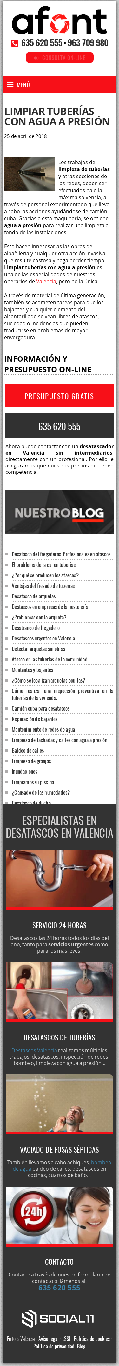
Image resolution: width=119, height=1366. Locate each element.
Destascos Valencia (34, 1050)
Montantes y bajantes (32, 670)
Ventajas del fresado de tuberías (43, 585)
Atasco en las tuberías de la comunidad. (50, 659)
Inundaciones (24, 771)
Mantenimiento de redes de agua (43, 729)
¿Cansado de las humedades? (41, 792)
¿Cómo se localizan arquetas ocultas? (48, 680)
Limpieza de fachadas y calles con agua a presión (59, 740)
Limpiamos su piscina (33, 782)
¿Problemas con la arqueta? (39, 617)
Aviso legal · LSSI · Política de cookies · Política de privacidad (72, 1342)
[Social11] (59, 1317)
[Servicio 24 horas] (59, 907)
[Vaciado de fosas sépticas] (59, 1132)
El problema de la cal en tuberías (44, 564)
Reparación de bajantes (34, 719)
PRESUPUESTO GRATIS (59, 396)
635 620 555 (41, 42)
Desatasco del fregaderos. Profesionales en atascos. (61, 554)
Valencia (46, 281)
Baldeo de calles (28, 750)
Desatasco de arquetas (34, 596)
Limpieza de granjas (31, 761)
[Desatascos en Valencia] (59, 27)
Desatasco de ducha (31, 803)
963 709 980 (88, 42)
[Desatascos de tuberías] (59, 1019)
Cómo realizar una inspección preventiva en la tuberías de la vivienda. (62, 694)
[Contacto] (59, 1244)
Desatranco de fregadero (36, 628)
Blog (81, 1346)
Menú (23, 85)
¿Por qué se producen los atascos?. (46, 575)
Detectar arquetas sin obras (38, 649)
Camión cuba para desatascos (40, 708)
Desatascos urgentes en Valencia (43, 638)
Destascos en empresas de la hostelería (50, 607)
